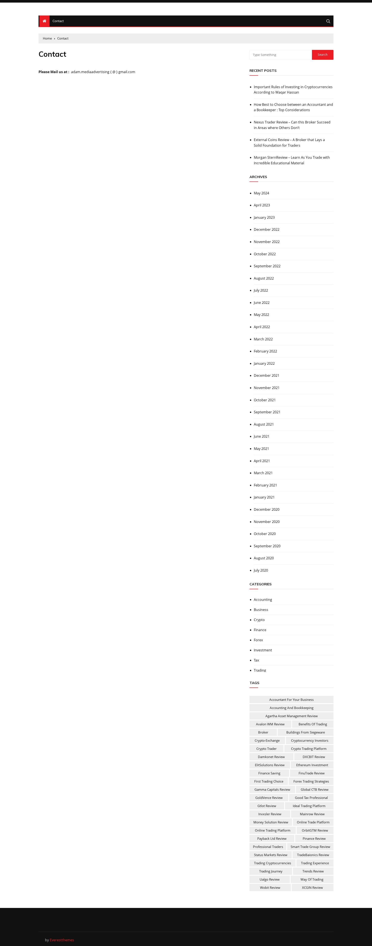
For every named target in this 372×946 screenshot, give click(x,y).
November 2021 (267, 387)
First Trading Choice (268, 781)
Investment (263, 650)
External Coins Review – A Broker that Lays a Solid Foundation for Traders (289, 142)
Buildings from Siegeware (305, 732)
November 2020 (267, 521)
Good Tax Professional (311, 797)
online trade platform (313, 822)
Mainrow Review (312, 814)
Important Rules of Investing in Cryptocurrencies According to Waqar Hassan (293, 90)
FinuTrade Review (312, 773)
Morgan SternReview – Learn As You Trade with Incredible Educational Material (292, 160)
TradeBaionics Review (313, 855)
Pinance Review (314, 838)
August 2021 (264, 424)
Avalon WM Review (270, 724)
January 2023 (264, 217)
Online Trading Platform (272, 830)
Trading (260, 670)
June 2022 (262, 302)
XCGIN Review (312, 887)
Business (261, 609)
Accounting (263, 599)
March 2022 (263, 339)
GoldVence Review (269, 797)
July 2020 (261, 570)
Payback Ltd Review (272, 838)
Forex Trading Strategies (311, 781)
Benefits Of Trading (313, 724)
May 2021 (261, 448)
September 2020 (267, 546)
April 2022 (262, 327)
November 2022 (267, 241)
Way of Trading (312, 879)
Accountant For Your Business (291, 699)
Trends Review (313, 871)
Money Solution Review (270, 822)
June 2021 (262, 436)
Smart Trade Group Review (310, 846)
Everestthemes (62, 940)
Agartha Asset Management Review (291, 716)
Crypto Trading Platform (309, 748)
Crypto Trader (266, 748)
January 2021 (264, 497)
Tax (256, 660)
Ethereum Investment (312, 765)
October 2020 (265, 533)
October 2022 (265, 254)
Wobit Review (270, 887)
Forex (258, 640)
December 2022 (266, 229)
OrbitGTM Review (315, 830)
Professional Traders (268, 846)
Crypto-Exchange (267, 740)
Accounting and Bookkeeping (291, 708)
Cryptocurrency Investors (309, 740)
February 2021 (265, 485)
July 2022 (261, 290)
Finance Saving (269, 773)
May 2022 (261, 314)
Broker (263, 732)
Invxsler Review (269, 814)
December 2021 (266, 375)
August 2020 (264, 558)
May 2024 (261, 193)
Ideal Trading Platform (309, 806)
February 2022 (265, 351)
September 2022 (267, 266)
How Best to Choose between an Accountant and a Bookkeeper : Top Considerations (293, 107)
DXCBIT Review (314, 757)
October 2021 (265, 400)
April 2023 (262, 205)
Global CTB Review (315, 789)
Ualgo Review (270, 879)
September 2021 (267, 412)
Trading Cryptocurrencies (272, 863)
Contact (58, 21)
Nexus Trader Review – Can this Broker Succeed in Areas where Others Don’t (292, 125)
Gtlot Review (266, 806)
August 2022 (264, 278)
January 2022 (264, 363)
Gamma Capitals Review (272, 789)
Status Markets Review (270, 855)
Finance (260, 630)
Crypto (259, 619)
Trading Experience (315, 863)
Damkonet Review (271, 757)
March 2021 (263, 473)
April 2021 (262, 460)
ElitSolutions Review (270, 765)
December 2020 (266, 509)
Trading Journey (270, 871)
